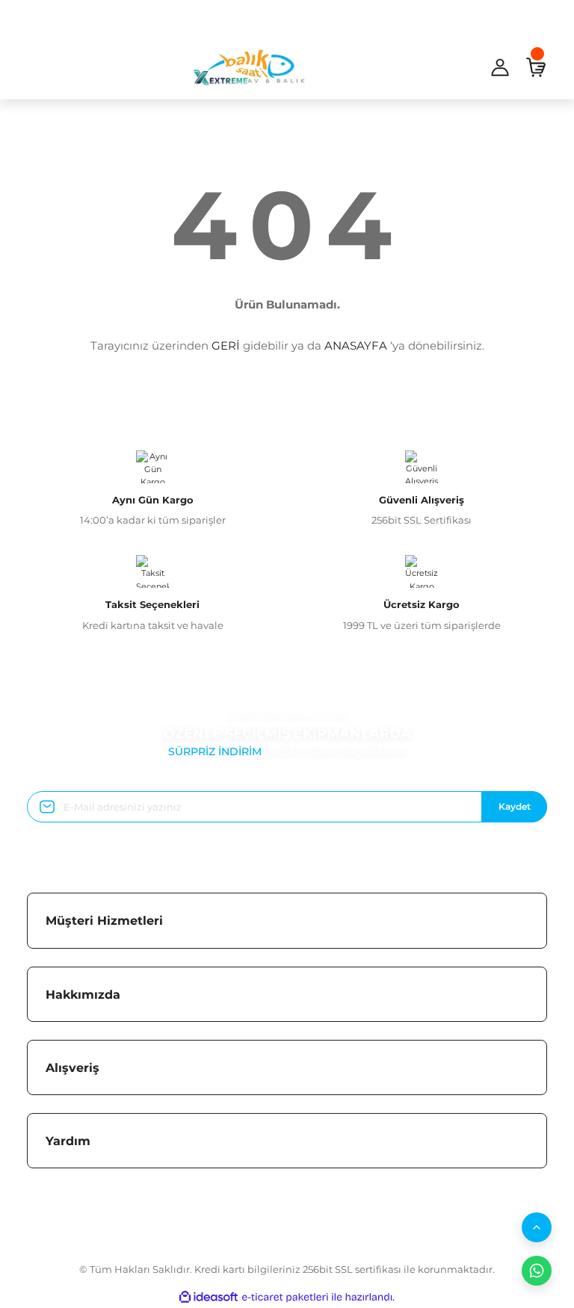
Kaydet (515, 806)
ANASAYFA (355, 345)
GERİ (226, 345)
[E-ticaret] (285, 1297)
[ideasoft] (208, 1297)
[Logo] (249, 67)
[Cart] (536, 67)
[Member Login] (500, 67)
